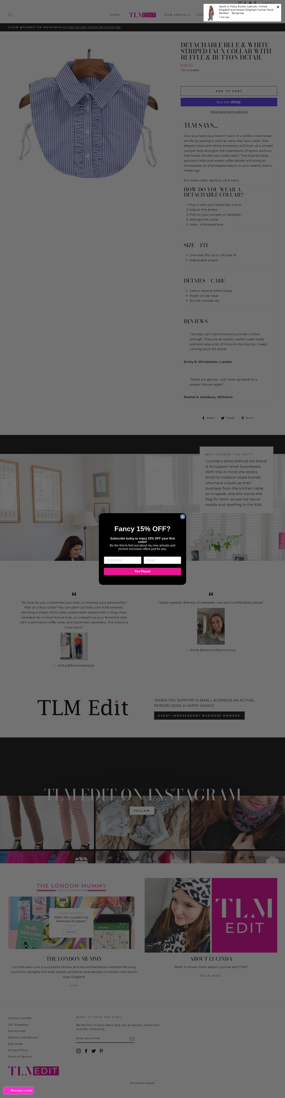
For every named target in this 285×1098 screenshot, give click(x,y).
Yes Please (143, 571)
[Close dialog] (183, 517)
